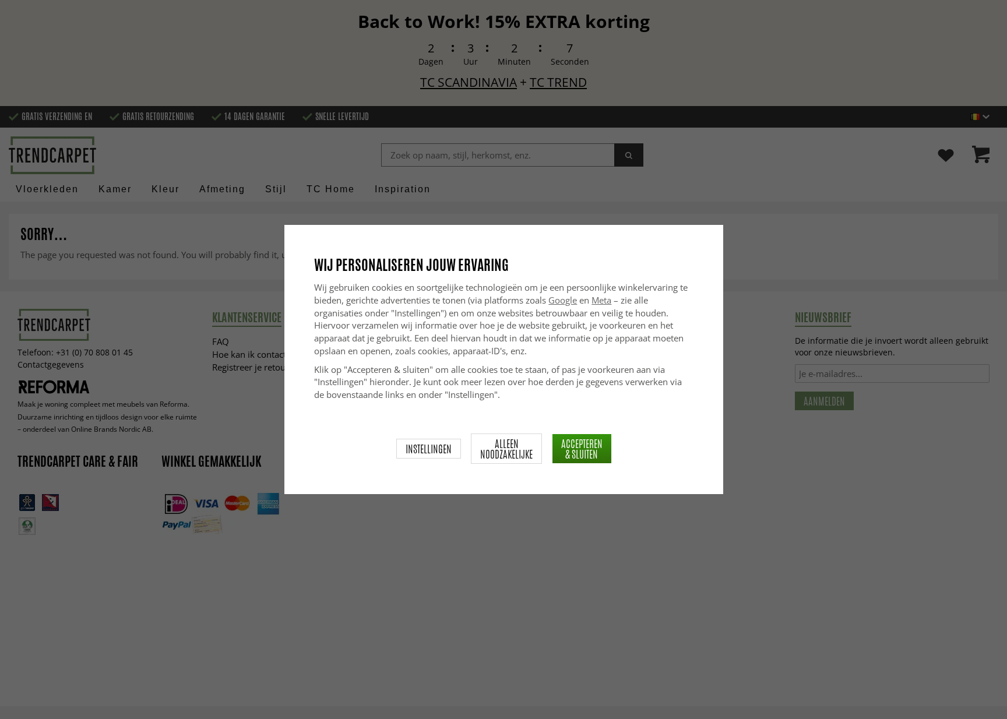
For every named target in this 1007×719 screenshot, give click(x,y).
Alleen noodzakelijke (506, 448)
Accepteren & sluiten (582, 448)
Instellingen (429, 448)
